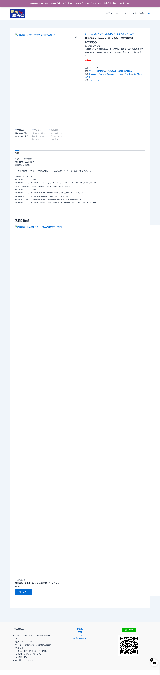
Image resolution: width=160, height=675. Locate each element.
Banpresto (93, 74)
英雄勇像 (136, 74)
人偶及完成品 (109, 34)
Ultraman (102, 74)
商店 (118, 13)
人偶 (120, 74)
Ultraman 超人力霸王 (94, 34)
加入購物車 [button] (23, 592)
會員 (125, 13)
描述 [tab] (17, 153)
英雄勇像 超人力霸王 (125, 34)
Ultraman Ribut (112, 74)
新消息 (109, 13)
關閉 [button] (129, 3)
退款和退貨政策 (137, 13)
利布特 (125, 74)
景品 (130, 74)
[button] (149, 13)
